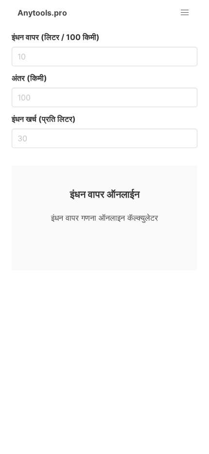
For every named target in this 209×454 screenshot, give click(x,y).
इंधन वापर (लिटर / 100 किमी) (56, 37)
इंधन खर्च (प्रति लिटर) (44, 119)
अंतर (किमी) (29, 78)
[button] (184, 12)
